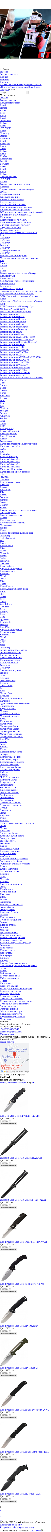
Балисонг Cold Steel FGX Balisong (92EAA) (21, 1158)
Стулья (3, 808)
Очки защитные (7, 680)
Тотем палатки (7, 797)
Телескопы (5, 945)
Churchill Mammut (8, 176)
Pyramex (4, 683)
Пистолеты (5, 217)
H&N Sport (5, 489)
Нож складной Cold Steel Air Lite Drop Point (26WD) (25, 1410)
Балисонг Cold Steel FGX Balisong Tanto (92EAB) (23, 1200)
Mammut (4, 828)
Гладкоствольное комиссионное (15, 184)
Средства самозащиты (10, 227)
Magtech (4, 408)
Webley (3, 418)
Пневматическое (8, 202)
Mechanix (4, 879)
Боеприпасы (6, 441)
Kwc (2, 260)
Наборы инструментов (11, 752)
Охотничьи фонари (9, 764)
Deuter (3, 818)
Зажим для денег (8, 1006)
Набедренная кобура (10, 978)
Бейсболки (5, 843)
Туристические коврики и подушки (17, 823)
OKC (2, 599)
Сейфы (3, 981)
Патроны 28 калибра (10, 464)
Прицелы (4, 958)
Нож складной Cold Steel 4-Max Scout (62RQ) (22, 1284)
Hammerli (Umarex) (9, 433)
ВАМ (2, 426)
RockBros (4, 696)
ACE (2, 642)
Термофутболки (7, 909)
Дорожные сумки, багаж (12, 836)
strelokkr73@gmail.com (11, 1031)
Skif (2, 540)
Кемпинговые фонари (10, 757)
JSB (2, 492)
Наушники (5, 701)
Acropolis (4, 678)
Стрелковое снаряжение (11, 288)
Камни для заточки (9, 662)
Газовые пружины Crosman (13, 321)
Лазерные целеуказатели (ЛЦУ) (15, 942)
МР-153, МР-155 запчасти (12, 309)
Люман (3, 487)
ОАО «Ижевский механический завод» (19, 296)
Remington (5, 143)
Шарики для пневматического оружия (18, 510)
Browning (4, 164)
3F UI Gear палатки (9, 777)
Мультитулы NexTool (10, 731)
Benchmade (5, 622)
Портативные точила (10, 660)
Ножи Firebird (6, 545)
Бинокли (4, 927)
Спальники (5, 810)
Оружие (4, 97)
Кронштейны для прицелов (13, 963)
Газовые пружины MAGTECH (15, 372)
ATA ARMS (5, 128)
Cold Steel (4, 563)
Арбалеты (5, 240)
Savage (3, 192)
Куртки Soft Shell (8, 853)
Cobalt (3, 118)
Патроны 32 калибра (10, 466)
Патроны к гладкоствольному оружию (18, 444)
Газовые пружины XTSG (12, 354)
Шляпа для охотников (10, 851)
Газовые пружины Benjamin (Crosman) (18, 342)
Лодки (3, 718)
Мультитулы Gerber (9, 729)
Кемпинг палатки (8, 780)
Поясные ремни (7, 917)
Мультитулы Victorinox (11, 734)
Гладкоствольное (8, 100)
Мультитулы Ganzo (9, 726)
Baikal (3, 270)
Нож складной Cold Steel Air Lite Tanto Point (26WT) (25, 1452)
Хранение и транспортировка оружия (18, 965)
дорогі (24, 1082)
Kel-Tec (3, 156)
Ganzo (3, 543)
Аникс (3, 304)
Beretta (3, 125)
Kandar (3, 438)
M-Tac (3, 675)
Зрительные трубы (9, 932)
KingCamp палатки (9, 790)
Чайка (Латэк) (6, 428)
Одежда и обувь (7, 838)
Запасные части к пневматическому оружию (21, 291)
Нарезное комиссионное (12, 199)
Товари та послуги (9, 74)
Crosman (4, 263)
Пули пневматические (11, 482)
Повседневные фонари (11, 767)
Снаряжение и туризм (10, 670)
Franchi (3, 108)
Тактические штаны (9, 871)
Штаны (3, 866)
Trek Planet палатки (9, 792)
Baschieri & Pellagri (9, 456)
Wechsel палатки (8, 787)
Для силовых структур (11, 1014)
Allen (2, 690)
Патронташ (5, 983)
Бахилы (3, 899)
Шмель (3, 494)
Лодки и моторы (8, 708)
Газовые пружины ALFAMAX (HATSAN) (20, 357)
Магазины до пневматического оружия (19, 258)
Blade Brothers (6, 566)
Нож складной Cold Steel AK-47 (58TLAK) (20, 1494)
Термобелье (5, 902)
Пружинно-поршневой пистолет (16, 222)
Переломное (6, 159)
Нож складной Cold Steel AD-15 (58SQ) (19, 1368)
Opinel (3, 578)
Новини (4, 82)
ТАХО (3, 449)
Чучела (3, 517)
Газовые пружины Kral (11, 332)
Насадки (4, 960)
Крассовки (5, 894)
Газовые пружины (9, 314)
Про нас (4, 77)
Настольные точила (9, 655)
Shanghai (4, 410)
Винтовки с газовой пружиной (15, 209)
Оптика (3, 922)
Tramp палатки (7, 785)
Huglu (3, 115)
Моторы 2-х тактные (10, 713)
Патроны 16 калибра (10, 459)
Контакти (4, 79)
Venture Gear (6, 693)
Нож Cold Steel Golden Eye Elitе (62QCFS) (20, 1116)
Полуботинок (6, 889)
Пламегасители (7, 276)
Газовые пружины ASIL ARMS (15, 367)
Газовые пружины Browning (13, 329)
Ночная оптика (7, 950)
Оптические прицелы (10, 935)
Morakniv (4, 553)
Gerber (3, 558)
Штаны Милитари (9, 869)
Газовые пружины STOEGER (14, 349)
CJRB (3, 617)
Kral (2, 405)
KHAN (3, 181)
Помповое (5, 138)
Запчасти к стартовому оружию (15, 311)
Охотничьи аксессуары (11, 515)
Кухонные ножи (8, 632)
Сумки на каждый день (11, 919)
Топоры (4, 744)
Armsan (3, 110)
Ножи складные (7, 571)
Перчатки (4, 874)
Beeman (3, 398)
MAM (3, 576)
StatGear (4, 624)
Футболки (5, 856)
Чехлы (3, 968)
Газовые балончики (9, 230)
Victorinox (4, 573)
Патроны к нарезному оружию (15, 472)
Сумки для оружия (9, 996)
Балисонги (5, 665)
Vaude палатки (7, 795)
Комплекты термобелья (11, 904)
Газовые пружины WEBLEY (14, 365)
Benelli (3, 105)
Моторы (4, 711)
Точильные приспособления (13, 650)
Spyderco (4, 619)
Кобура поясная (7, 973)
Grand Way (5, 237)
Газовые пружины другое (12, 375)
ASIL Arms (5, 395)
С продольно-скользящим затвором (17, 189)
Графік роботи (7, 1042)
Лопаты (4, 746)
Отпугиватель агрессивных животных (18, 232)
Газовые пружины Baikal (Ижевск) (17, 339)
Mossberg (4, 133)
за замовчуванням (12, 1081)
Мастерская (5, 1019)
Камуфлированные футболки (14, 858)
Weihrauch (5, 416)
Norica (3, 393)
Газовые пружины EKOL (12, 344)
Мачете (3, 741)
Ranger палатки (7, 782)
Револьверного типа (10, 197)
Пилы (3, 749)
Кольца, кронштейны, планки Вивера (18, 273)
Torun (2, 421)
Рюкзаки (4, 673)
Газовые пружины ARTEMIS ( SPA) (17, 337)
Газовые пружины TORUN (13, 347)
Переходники (6, 278)
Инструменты (6, 721)
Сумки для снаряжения (11, 805)
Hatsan (3, 131)
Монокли (4, 930)
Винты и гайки (7, 283)
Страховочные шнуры (10, 802)
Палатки (4, 774)
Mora (2, 645)
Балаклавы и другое (9, 848)
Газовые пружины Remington (14, 326)
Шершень (4, 484)
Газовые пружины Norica (12, 334)
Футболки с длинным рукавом (15, 864)
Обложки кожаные (9, 1009)
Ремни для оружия (9, 986)
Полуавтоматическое (10, 103)
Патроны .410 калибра (11, 469)
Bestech (3, 614)
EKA (2, 548)
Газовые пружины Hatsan (12, 316)
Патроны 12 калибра (10, 446)
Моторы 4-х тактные (10, 716)
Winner (3, 507)
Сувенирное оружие (10, 250)
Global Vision (6, 685)
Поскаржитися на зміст (11, 1525)
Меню (6, 69)
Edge (2, 688)
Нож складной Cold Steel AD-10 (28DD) (19, 1326)
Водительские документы (12, 1016)
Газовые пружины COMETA (14, 352)
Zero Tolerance (7, 604)
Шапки (3, 846)
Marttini (3, 556)
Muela (3, 550)
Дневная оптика (8, 925)
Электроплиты (7, 706)
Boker (3, 591)
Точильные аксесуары (10, 652)
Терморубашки (7, 907)
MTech (3, 596)
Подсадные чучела (9, 520)
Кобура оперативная (10, 975)
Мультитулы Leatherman (11, 736)
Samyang (4, 497)
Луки (2, 235)
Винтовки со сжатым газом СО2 (15, 215)
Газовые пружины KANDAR (14, 370)
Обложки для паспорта (11, 1011)
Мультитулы (6, 724)
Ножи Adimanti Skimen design (14, 589)
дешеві (18, 1082)
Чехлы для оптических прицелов (16, 988)
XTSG (3, 423)
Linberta (4, 123)
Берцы (3, 897)
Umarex (3, 265)
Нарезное (4, 187)
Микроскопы (6, 947)
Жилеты (4, 914)
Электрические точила (11, 657)
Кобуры (3, 970)
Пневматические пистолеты (13, 220)
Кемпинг (4, 820)
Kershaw (4, 612)
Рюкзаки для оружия (10, 993)
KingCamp (5, 815)
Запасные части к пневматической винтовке (21, 377)
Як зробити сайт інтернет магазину (17, 1527)
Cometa (3, 390)
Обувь (3, 886)
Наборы (4, 772)
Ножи (3, 530)
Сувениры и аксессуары (11, 998)
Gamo (3, 382)
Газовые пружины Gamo (12, 324)
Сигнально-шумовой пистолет (15, 225)
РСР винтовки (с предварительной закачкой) (21, 212)
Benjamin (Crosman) (9, 431)
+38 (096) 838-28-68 (9, 1029)
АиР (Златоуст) (7, 538)
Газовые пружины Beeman (13, 319)
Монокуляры (6, 953)
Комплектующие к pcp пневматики (17, 293)
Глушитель (5, 286)
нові (34, 1082)
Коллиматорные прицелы (12, 937)
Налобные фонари (9, 759)
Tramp (3, 813)
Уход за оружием (8, 512)
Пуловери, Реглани (9, 912)
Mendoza (4, 500)
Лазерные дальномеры (11, 940)
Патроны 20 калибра (10, 461)
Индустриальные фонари (12, 762)
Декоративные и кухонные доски (16, 1001)
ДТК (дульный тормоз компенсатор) (17, 281)
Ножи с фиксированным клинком (16, 533)
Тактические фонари (10, 769)
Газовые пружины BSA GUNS (15, 360)
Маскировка (6, 525)
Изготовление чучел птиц (12, 522)
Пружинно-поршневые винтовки (16, 207)
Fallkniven (4, 561)
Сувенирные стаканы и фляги (14, 1003)
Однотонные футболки (11, 861)
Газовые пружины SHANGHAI (15, 362)
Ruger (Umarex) (7, 436)
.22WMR (4, 477)
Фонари (4, 754)
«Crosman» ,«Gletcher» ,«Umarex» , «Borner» (21, 301)
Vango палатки (7, 800)
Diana (2, 400)
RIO (2, 451)
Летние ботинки (8, 891)
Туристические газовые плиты (15, 703)
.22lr (2, 474)
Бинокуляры (6, 955)
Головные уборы (8, 841)
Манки (3, 528)
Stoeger (3, 136)
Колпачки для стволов (10, 991)
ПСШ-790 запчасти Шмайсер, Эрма (17, 306)
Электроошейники (9, 833)
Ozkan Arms (5, 120)
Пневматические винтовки (13, 204)
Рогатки (4, 245)
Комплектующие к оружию (13, 255)
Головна (4, 72)
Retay (2, 113)
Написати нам (7, 1034)
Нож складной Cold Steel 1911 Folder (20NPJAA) (23, 1242)
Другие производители (11, 568)
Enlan (2, 609)
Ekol (2, 403)
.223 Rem (4, 479)
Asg (2, 268)
